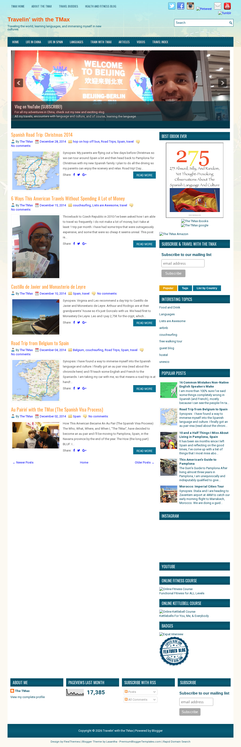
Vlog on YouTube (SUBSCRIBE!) (38, 107)
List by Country (207, 288)
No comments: (21, 146)
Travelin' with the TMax (39, 19)
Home (15, 42)
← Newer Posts (22, 462)
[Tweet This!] (78, 174)
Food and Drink (169, 307)
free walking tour (170, 341)
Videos (141, 42)
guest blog (166, 348)
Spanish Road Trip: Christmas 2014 (42, 134)
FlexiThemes (72, 741)
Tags (185, 288)
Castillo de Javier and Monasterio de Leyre (48, 286)
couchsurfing (82, 205)
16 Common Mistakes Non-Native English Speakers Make (204, 384)
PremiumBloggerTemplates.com (140, 741)
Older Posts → (144, 462)
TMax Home (17, 6)
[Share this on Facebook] (74, 174)
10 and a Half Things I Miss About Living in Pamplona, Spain (203, 435)
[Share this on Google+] (84, 174)
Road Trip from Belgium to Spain (40, 343)
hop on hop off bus (86, 141)
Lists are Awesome (105, 205)
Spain (121, 141)
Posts (132, 692)
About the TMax (42, 6)
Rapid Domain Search (176, 741)
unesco (164, 362)
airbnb (163, 328)
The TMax (22, 691)
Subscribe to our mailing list (186, 255)
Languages (76, 42)
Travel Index (160, 42)
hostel (163, 355)
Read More (145, 175)
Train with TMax (101, 42)
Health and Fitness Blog (100, 6)
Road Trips (108, 141)
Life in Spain (55, 42)
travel (130, 141)
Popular (168, 288)
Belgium (78, 350)
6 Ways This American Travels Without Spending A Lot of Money (68, 198)
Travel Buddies (68, 6)
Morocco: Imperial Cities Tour (201, 486)
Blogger (157, 730)
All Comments (137, 699)
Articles (124, 42)
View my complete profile (27, 697)
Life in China (33, 42)
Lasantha (111, 741)
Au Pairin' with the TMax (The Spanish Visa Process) (57, 409)
